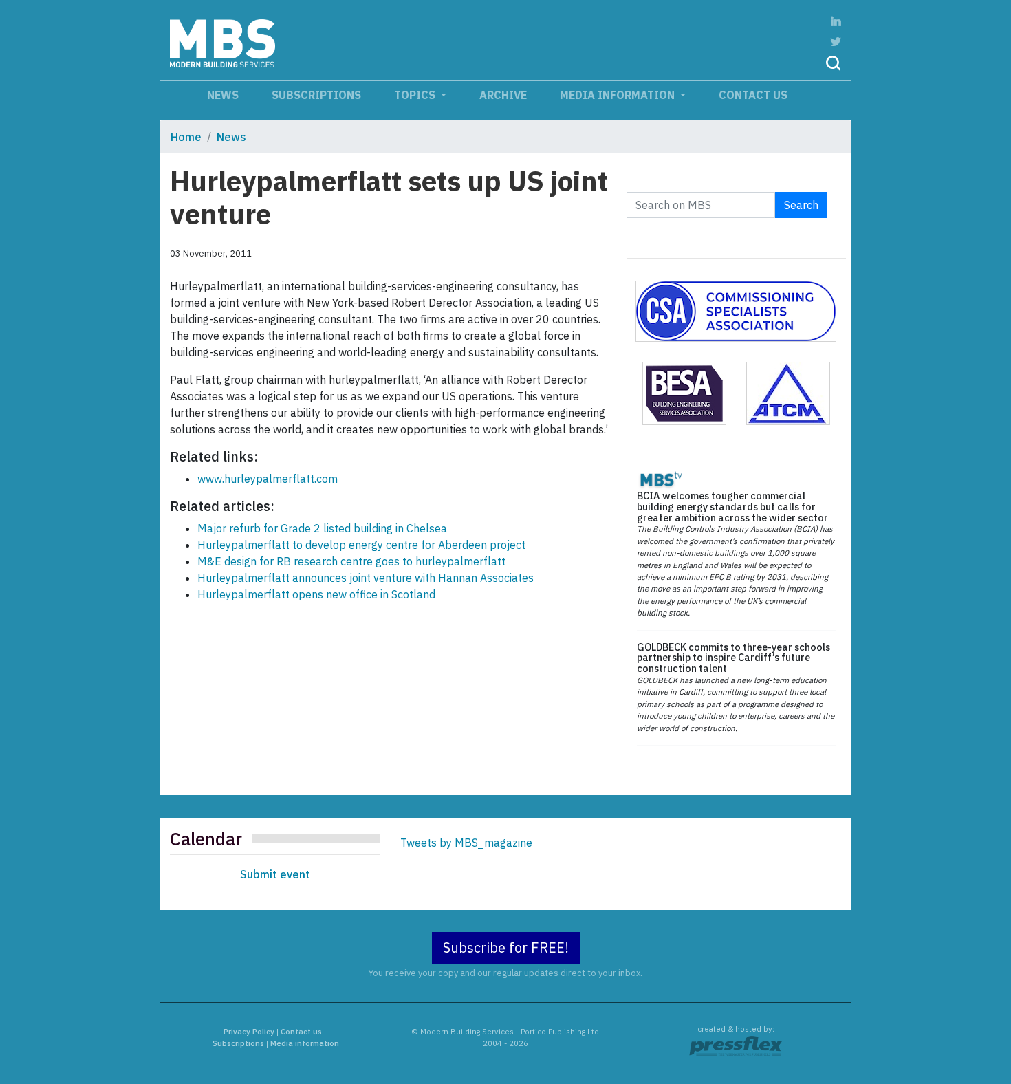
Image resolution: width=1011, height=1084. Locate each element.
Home (186, 137)
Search (801, 205)
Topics (416, 95)
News (223, 95)
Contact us (753, 95)
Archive (503, 95)
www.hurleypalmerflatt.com (267, 479)
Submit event (275, 874)
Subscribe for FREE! (506, 947)
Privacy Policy (249, 1032)
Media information (618, 95)
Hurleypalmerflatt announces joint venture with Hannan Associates (365, 578)
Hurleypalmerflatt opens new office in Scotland (316, 594)
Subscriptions (316, 95)
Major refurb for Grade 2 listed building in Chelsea (322, 528)
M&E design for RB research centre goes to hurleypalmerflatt (351, 561)
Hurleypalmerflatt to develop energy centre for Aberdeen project (361, 545)
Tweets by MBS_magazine (466, 842)
